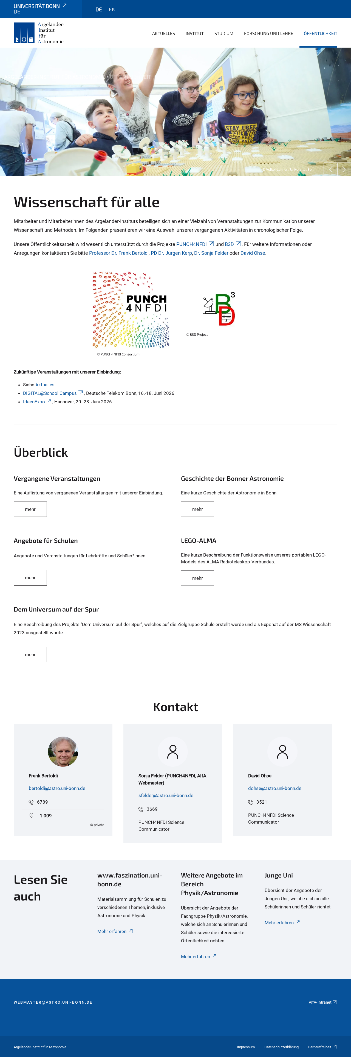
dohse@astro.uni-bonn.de (274, 788)
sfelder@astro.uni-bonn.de (165, 795)
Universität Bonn (37, 6)
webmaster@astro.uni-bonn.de (53, 1002)
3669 (152, 809)
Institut (195, 33)
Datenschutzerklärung (281, 1047)
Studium (223, 33)
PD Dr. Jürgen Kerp (171, 253)
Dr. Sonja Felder (211, 253)
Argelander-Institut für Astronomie (54, 77)
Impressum (246, 1047)
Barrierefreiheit (319, 1047)
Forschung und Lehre (268, 33)
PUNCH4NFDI (191, 244)
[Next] (344, 169)
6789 (42, 802)
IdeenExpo (34, 401)
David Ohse (252, 253)
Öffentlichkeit (320, 33)
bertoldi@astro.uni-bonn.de (57, 788)
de (98, 9)
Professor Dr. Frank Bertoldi (119, 253)
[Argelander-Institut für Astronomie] (39, 32)
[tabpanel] (175, 112)
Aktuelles (163, 33)
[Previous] (330, 169)
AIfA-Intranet (320, 1002)
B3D (229, 244)
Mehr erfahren (111, 931)
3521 (261, 802)
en (112, 9)
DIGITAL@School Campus (50, 393)
